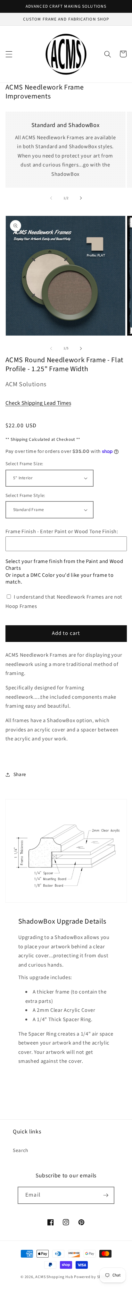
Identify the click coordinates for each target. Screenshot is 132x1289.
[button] (8, 54)
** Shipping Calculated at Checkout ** (42, 439)
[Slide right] (81, 198)
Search (20, 1150)
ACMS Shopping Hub (54, 1277)
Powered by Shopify (92, 1277)
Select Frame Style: (25, 495)
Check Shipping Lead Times (38, 403)
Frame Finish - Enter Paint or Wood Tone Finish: (61, 531)
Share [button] (19, 774)
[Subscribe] (105, 1195)
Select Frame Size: (24, 464)
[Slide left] (51, 198)
